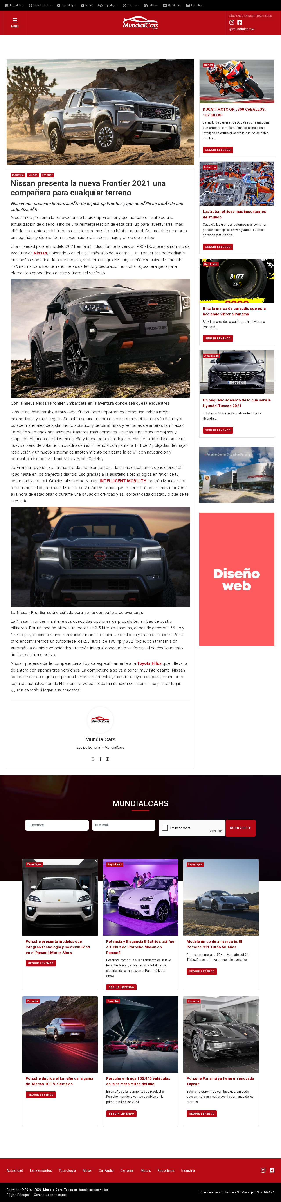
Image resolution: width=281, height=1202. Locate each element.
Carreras (127, 1170)
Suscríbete (240, 828)
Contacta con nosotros (50, 1195)
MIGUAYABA (265, 1192)
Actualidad (15, 1170)
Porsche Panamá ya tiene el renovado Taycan (220, 1081)
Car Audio (106, 1170)
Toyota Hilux (149, 663)
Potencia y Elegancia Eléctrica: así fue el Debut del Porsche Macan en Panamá (140, 947)
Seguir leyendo (218, 149)
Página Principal (18, 1195)
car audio (210, 264)
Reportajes (166, 1170)
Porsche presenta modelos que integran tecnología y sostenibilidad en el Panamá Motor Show (58, 947)
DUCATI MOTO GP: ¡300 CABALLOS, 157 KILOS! (234, 112)
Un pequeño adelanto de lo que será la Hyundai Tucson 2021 (237, 403)
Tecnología (67, 1170)
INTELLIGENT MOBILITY (123, 480)
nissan (33, 175)
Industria (188, 1170)
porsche (32, 1001)
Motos (145, 1170)
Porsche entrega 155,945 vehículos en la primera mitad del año (138, 1081)
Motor (87, 1170)
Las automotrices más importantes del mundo (234, 214)
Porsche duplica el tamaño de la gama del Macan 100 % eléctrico (59, 1081)
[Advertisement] (140, 47)
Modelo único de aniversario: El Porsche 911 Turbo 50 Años (214, 944)
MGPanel (243, 1192)
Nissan (40, 252)
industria (18, 175)
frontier (47, 175)
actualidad (211, 355)
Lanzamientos (41, 1170)
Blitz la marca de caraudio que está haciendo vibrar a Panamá (234, 311)
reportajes (34, 864)
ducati (208, 65)
